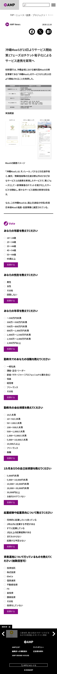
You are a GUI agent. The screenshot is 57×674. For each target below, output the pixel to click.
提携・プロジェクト (35, 15)
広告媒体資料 (38, 651)
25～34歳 (11, 242)
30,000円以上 (13, 492)
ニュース (20, 15)
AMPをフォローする (29, 665)
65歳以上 (11, 258)
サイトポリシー (38, 647)
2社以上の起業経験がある (19, 532)
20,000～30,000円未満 (18, 488)
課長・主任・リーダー (16, 370)
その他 (10, 290)
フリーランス (12, 387)
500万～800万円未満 (17, 326)
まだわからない (14, 536)
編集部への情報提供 (19, 651)
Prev (4, 634)
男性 (9, 282)
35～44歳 (11, 246)
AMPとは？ (16, 647)
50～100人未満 (14, 423)
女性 (9, 286)
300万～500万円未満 (17, 322)
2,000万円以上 (14, 343)
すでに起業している (16, 528)
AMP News (15, 24)
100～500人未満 (15, 427)
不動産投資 (12, 584)
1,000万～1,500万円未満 (19, 334)
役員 (9, 378)
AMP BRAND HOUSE (20, 655)
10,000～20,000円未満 (18, 483)
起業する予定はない (16, 540)
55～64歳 (11, 254)
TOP (12, 15)
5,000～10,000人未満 (17, 439)
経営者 (10, 383)
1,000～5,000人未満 (16, 435)
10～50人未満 (13, 418)
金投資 (10, 592)
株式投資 (11, 572)
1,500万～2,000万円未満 (19, 338)
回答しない (12, 294)
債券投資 (11, 597)
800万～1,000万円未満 (18, 330)
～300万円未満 (14, 318)
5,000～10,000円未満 (17, 479)
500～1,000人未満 (15, 431)
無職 (9, 452)
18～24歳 (11, 237)
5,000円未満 (13, 475)
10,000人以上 (13, 443)
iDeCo (10, 576)
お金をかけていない (16, 496)
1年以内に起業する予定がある (21, 524)
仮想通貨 (11, 580)
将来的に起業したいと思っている (22, 519)
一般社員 (11, 366)
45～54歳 (11, 250)
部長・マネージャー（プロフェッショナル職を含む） (29, 374)
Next (53, 634)
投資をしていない (15, 605)
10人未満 (11, 414)
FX (8, 588)
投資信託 (11, 568)
